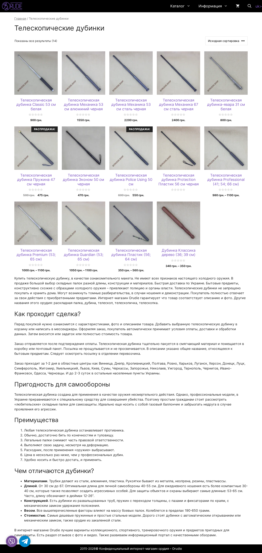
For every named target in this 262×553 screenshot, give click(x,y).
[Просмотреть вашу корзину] (238, 6)
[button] (249, 6)
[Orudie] (12, 6)
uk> (258, 6)
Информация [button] (210, 6)
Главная (20, 18)
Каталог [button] (177, 6)
